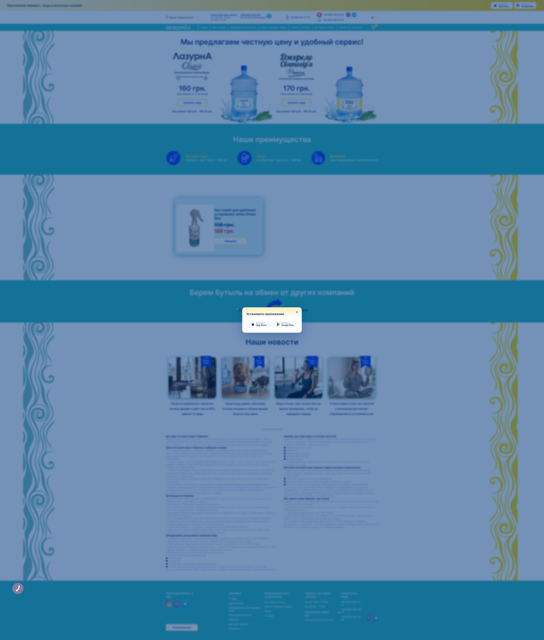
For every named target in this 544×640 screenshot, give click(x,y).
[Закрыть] (296, 312)
